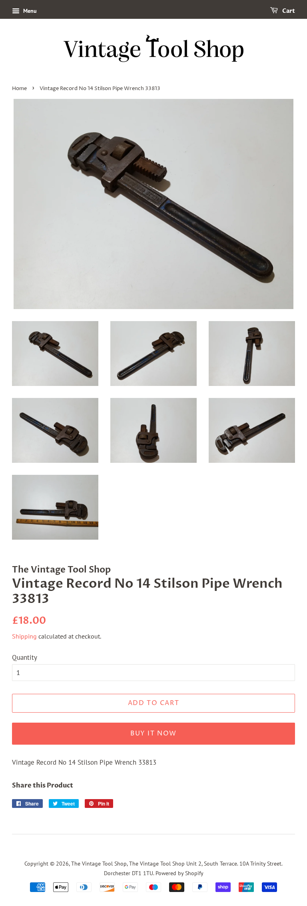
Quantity (24, 657)
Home (19, 88)
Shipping (24, 636)
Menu (29, 10)
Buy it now (153, 733)
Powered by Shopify (179, 873)
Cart (288, 11)
